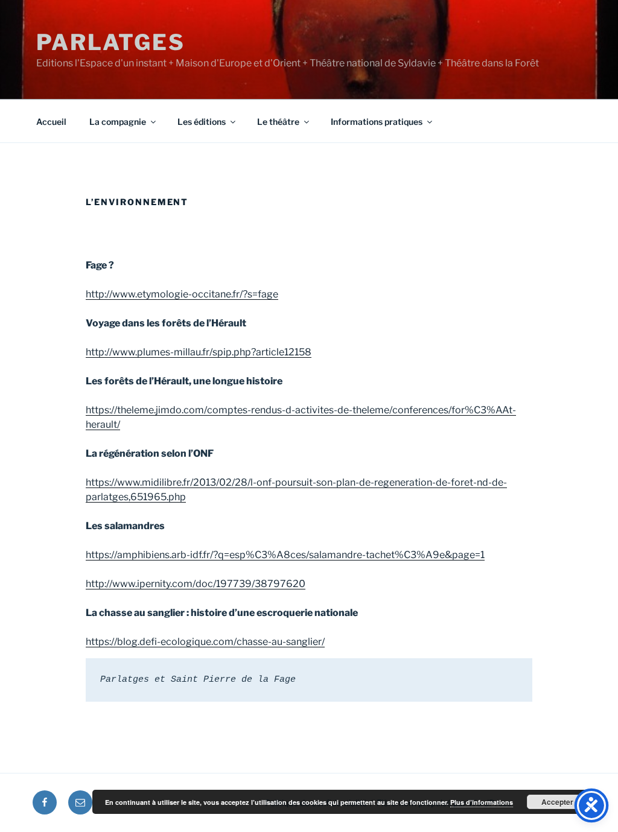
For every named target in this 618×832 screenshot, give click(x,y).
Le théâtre (278, 121)
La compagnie (117, 121)
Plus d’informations (481, 802)
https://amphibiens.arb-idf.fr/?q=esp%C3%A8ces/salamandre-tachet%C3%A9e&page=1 (285, 554)
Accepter (557, 801)
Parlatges (110, 42)
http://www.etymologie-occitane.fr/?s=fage (182, 294)
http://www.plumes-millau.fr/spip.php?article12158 (198, 352)
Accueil (51, 121)
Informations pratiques (376, 121)
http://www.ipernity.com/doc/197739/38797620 (195, 583)
